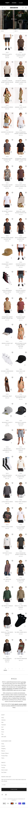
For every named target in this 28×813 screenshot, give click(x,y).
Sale (2, 734)
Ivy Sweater (7, 579)
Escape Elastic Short (7, 55)
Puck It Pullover (7, 526)
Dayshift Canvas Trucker (20, 423)
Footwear (3, 724)
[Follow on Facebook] (2, 794)
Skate (2, 729)
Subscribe (14, 789)
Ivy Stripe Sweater (21, 658)
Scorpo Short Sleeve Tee (20, 317)
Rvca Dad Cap (20, 371)
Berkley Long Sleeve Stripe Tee (20, 212)
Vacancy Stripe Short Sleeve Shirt (7, 81)
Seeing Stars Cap (7, 343)
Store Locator (4, 770)
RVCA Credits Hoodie (7, 659)
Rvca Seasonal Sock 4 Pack (7, 291)
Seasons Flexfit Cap (7, 423)
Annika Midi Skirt (20, 107)
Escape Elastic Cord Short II (21, 265)
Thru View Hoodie (21, 501)
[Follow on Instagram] (6, 794)
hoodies (3, 688)
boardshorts (9, 688)
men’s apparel (15, 704)
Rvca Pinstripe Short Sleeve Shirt (21, 133)
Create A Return (5, 753)
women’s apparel (22, 704)
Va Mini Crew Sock (7, 371)
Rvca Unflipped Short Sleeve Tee (20, 185)
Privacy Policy (4, 755)
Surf (2, 727)
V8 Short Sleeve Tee (7, 212)
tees (23, 687)
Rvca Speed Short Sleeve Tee (21, 238)
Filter (2, 31)
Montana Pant (7, 396)
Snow (2, 732)
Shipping (3, 748)
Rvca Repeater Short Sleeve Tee (20, 553)
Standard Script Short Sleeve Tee (20, 159)
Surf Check (3, 772)
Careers (3, 746)
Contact (3, 767)
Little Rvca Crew (7, 501)
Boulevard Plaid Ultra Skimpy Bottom (20, 345)
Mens (2, 717)
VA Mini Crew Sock (21, 632)
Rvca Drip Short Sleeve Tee (7, 185)
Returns (3, 751)
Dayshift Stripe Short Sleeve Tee (20, 81)
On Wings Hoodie (7, 605)
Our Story (3, 765)
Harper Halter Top (7, 132)
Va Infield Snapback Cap (7, 449)
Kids (2, 722)
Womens (3, 720)
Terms (2, 758)
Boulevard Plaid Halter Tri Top (20, 397)
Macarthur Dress (7, 107)
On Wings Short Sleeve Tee (7, 159)
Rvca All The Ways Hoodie (21, 606)
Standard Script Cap (7, 265)
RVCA (7, 52)
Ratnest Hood (7, 553)
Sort (16, 31)
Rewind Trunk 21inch (20, 449)
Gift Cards (3, 736)
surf (22, 682)
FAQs (2, 743)
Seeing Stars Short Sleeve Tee (7, 238)
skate (24, 682)
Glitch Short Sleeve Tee (21, 527)
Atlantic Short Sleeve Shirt (21, 55)
